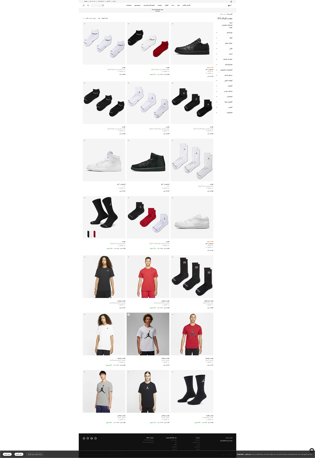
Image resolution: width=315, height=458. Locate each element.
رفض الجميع (19, 454)
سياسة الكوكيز (248, 454)
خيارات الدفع (197, 447)
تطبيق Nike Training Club (148, 442)
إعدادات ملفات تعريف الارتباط (35, 454)
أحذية (231, 23)
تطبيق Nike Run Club (149, 440)
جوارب (230, 27)
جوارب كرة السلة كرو (207, 418)
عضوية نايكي (174, 440)
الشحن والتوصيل (196, 442)
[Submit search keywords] (103, 5)
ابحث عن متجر (92, 1)
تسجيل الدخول (101, 1)
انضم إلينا (144, 10)
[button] (186, 5)
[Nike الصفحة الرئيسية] (230, 5)
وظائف (175, 444)
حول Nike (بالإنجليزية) (171, 438)
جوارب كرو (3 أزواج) (208, 303)
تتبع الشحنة (197, 440)
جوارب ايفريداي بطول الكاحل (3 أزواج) (203, 129)
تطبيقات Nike (150, 438)
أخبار (176, 442)
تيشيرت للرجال (209, 360)
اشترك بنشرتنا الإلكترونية (226, 441)
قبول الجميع (7, 454)
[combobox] (97, 5)
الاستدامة (175, 449)
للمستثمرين (174, 447)
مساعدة (114, 1)
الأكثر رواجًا (229, 14)
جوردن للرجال (223, 14)
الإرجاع (198, 444)
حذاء (168, 186)
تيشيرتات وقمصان (227, 25)
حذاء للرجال (210, 71)
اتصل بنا (198, 449)
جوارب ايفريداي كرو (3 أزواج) (205, 186)
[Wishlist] (172, 24)
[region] (157, 454)
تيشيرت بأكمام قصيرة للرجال (161, 303)
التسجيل (108, 1)
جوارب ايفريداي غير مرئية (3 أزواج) (160, 69)
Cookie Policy (240, 454)
